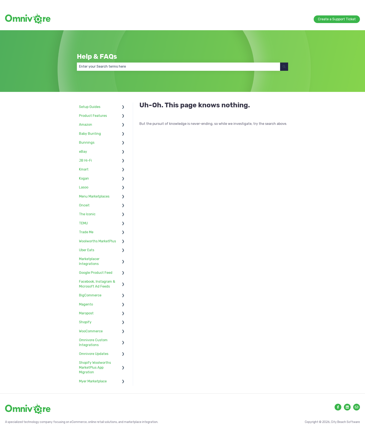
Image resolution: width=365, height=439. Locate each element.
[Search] (284, 67)
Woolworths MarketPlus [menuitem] (97, 241)
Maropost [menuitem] (86, 313)
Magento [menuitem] (86, 304)
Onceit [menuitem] (84, 205)
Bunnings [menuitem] (86, 142)
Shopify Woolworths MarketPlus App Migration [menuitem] (95, 367)
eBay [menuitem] (83, 152)
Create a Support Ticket (341, 4)
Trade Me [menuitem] (86, 232)
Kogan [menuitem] (84, 178)
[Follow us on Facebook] (338, 407)
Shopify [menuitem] (85, 322)
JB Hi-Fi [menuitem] (85, 160)
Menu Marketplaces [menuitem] (94, 196)
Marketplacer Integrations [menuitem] (89, 261)
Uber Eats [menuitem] (86, 250)
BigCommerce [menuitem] (90, 295)
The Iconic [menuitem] (87, 214)
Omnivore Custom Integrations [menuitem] (93, 342)
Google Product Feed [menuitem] (95, 273)
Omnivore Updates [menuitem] (93, 354)
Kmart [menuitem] (84, 169)
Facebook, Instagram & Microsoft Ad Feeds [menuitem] (97, 283)
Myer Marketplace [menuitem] (93, 381)
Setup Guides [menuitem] (89, 107)
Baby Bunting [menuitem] (90, 134)
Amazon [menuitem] (85, 125)
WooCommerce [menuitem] (91, 331)
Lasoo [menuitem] (83, 187)
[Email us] (356, 407)
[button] (123, 107)
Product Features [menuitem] (93, 116)
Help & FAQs (97, 56)
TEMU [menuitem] (83, 223)
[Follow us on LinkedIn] (347, 407)
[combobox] (178, 67)
